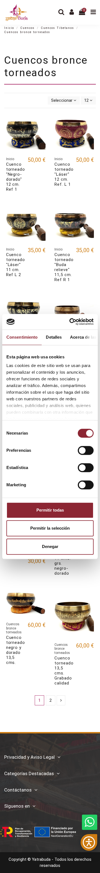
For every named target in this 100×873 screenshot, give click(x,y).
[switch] (86, 450)
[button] (89, 842)
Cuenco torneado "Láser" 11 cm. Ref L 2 (15, 264)
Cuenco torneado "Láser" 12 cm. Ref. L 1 (64, 174)
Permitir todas (50, 510)
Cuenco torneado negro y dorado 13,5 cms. (15, 650)
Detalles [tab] (54, 337)
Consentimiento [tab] (22, 337)
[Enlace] (61, 700)
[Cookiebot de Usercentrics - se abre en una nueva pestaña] (71, 321)
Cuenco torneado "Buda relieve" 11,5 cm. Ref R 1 (64, 267)
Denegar (50, 546)
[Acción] (41, 122)
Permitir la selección (50, 528)
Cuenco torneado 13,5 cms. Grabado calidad (64, 671)
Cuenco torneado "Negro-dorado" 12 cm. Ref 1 (15, 177)
